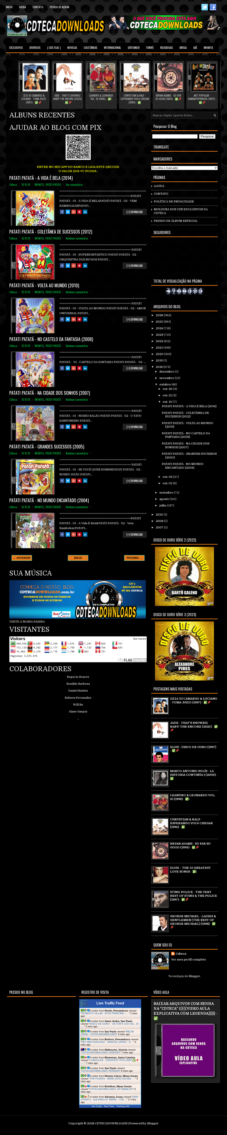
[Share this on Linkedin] (85, 212)
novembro (167, 378)
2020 (160, 354)
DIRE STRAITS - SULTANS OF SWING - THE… (109, 1098)
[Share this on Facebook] (62, 212)
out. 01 (168, 483)
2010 (160, 514)
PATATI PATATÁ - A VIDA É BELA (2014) (41, 177)
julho (163, 505)
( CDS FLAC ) (54, 47)
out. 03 (168, 476)
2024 (160, 328)
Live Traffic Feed (110, 1003)
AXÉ (195, 47)
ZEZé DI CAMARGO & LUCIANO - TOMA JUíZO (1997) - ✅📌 (34, 99)
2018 (159, 367)
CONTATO (161, 193)
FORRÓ (150, 47)
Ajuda (22, 7)
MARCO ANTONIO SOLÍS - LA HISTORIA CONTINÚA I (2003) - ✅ (193, 774)
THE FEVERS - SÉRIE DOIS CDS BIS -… (112, 1078)
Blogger (194, 976)
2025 (160, 321)
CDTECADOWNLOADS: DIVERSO (101, 1052)
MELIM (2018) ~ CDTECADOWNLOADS (107, 1033)
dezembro (167, 371)
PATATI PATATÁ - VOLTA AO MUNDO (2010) (44, 285)
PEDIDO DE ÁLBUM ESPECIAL (176, 220)
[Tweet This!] (68, 212)
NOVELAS (72, 47)
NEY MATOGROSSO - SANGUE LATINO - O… (107, 1042)
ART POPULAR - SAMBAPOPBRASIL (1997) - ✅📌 (202, 99)
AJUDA (159, 186)
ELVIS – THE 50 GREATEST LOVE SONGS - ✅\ (190, 869)
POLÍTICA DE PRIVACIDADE (174, 201)
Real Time (109, 1106)
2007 (160, 527)
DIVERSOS (35, 47)
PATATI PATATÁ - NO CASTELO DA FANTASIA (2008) (51, 339)
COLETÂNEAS (90, 47)
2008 (160, 521)
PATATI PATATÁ (53, 184)
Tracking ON (122, 1106)
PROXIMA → (134, 558)
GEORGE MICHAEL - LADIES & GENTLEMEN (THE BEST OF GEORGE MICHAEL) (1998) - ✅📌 (193, 922)
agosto (164, 499)
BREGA (183, 47)
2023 (160, 334)
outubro (165, 384)
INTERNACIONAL (112, 47)
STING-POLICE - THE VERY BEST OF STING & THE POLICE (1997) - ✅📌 (193, 895)
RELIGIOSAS (166, 47)
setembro (166, 492)
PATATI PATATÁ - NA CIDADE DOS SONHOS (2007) (49, 392)
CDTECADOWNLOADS (111, 1123)
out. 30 (168, 389)
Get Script (97, 1106)
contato (38, 7)
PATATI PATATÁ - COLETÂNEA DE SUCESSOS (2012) (50, 231)
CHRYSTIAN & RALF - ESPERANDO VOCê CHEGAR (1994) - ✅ (135, 99)
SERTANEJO (134, 47)
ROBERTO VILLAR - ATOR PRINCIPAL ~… (105, 1013)
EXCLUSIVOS (16, 47)
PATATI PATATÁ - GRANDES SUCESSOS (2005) (46, 446)
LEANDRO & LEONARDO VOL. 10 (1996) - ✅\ (101, 97)
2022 (160, 341)
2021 (159, 347)
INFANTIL (208, 47)
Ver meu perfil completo (188, 959)
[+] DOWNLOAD (135, 212)
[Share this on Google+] (73, 212)
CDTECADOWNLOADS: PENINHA (100, 1071)
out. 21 (167, 395)
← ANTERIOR (21, 558)
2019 (159, 360)
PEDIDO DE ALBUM (59, 7)
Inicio (9, 7)
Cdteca (181, 953)
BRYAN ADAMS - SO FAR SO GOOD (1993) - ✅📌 (168, 97)
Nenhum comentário (77, 238)
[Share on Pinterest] (79, 212)
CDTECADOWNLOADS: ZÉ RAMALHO (111, 1089)
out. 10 (168, 401)
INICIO (78, 558)
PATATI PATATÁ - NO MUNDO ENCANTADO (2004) (49, 500)
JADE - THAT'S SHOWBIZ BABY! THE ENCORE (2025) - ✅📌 (67, 99)
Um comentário (74, 184)
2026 (160, 315)
